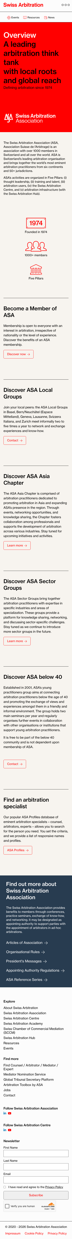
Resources (33, 17)
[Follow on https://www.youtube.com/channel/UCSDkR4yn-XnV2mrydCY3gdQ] (9, 1113)
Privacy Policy (54, 1187)
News (51, 17)
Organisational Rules (23, 952)
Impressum (12, 1233)
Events (15, 17)
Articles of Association (25, 942)
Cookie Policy (34, 1233)
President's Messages (24, 961)
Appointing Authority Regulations (33, 970)
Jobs (6, 1090)
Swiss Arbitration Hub (19, 1038)
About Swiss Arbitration (20, 1008)
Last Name (10, 1160)
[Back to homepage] (23, 5)
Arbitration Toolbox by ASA (23, 1085)
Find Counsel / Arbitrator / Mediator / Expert (30, 1067)
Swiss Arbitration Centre (21, 1018)
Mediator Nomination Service (24, 1074)
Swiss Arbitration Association (24, 1013)
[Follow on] (4, 1130)
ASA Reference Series (24, 979)
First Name (10, 1147)
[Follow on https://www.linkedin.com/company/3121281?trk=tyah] (4, 1113)
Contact (9, 1095)
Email (6, 1174)
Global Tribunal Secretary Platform (28, 1080)
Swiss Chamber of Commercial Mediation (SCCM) (33, 1031)
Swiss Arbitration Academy (23, 1024)
